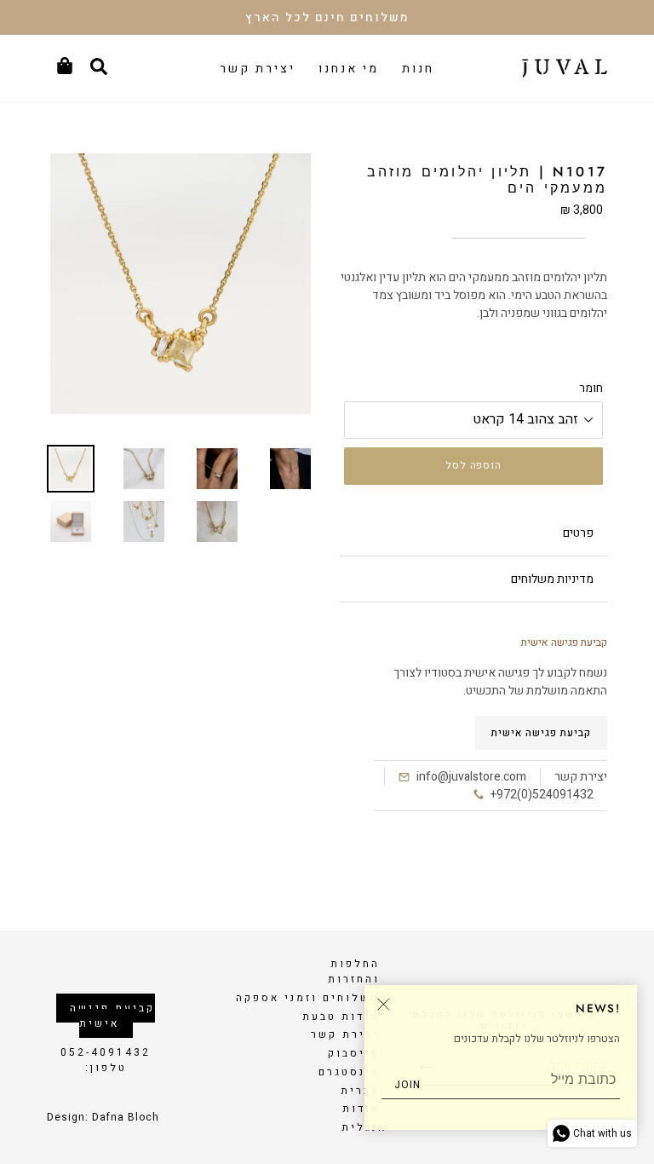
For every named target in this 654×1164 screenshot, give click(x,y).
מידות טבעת (341, 1016)
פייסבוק (354, 1053)
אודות (361, 1108)
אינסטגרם (349, 1072)
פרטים (578, 533)
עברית (360, 1090)
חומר (591, 388)
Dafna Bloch (125, 1117)
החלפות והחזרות (354, 971)
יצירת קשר (345, 1034)
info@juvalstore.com (471, 777)
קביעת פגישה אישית (541, 732)
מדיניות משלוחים (552, 579)
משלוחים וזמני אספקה (308, 998)
